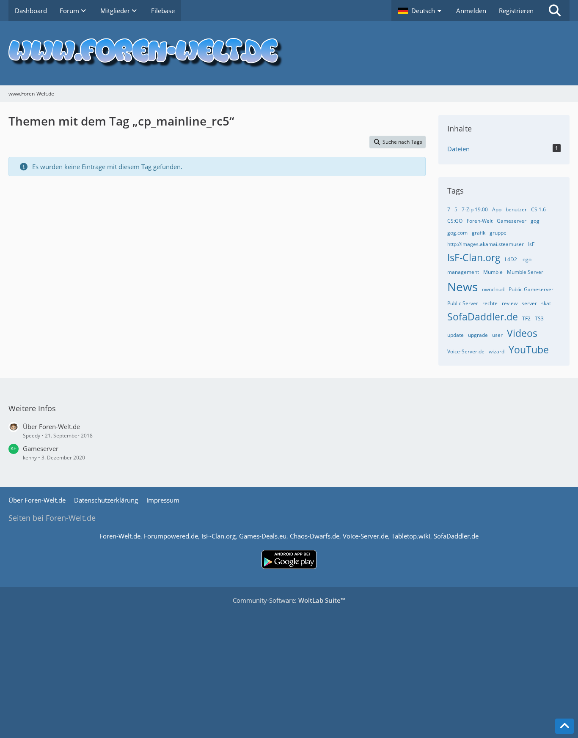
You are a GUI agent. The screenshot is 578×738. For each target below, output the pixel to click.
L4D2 (511, 259)
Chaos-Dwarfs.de (314, 536)
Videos (522, 333)
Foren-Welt (480, 220)
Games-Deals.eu (262, 536)
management (463, 272)
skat (546, 303)
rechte (490, 303)
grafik (478, 232)
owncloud (493, 289)
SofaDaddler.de (482, 316)
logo (526, 259)
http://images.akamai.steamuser (485, 244)
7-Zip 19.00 (475, 209)
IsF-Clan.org (474, 257)
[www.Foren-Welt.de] (289, 53)
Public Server (462, 303)
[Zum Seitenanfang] (564, 726)
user (497, 335)
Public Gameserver (531, 289)
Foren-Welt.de (119, 536)
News (462, 287)
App (496, 209)
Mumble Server (525, 272)
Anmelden (471, 10)
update (455, 335)
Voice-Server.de (465, 351)
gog (535, 220)
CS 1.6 (538, 209)
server (529, 303)
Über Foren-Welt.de (51, 426)
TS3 (539, 318)
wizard (496, 351)
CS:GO (454, 220)
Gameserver (511, 220)
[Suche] (555, 10)
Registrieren (516, 10)
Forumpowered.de (171, 536)
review (509, 303)
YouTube (529, 349)
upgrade (478, 335)
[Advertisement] (289, 668)
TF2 (526, 318)
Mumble (493, 272)
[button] (420, 10)
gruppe (498, 232)
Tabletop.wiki (410, 536)
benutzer (516, 209)
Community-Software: (289, 600)
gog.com (457, 232)
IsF (531, 244)
